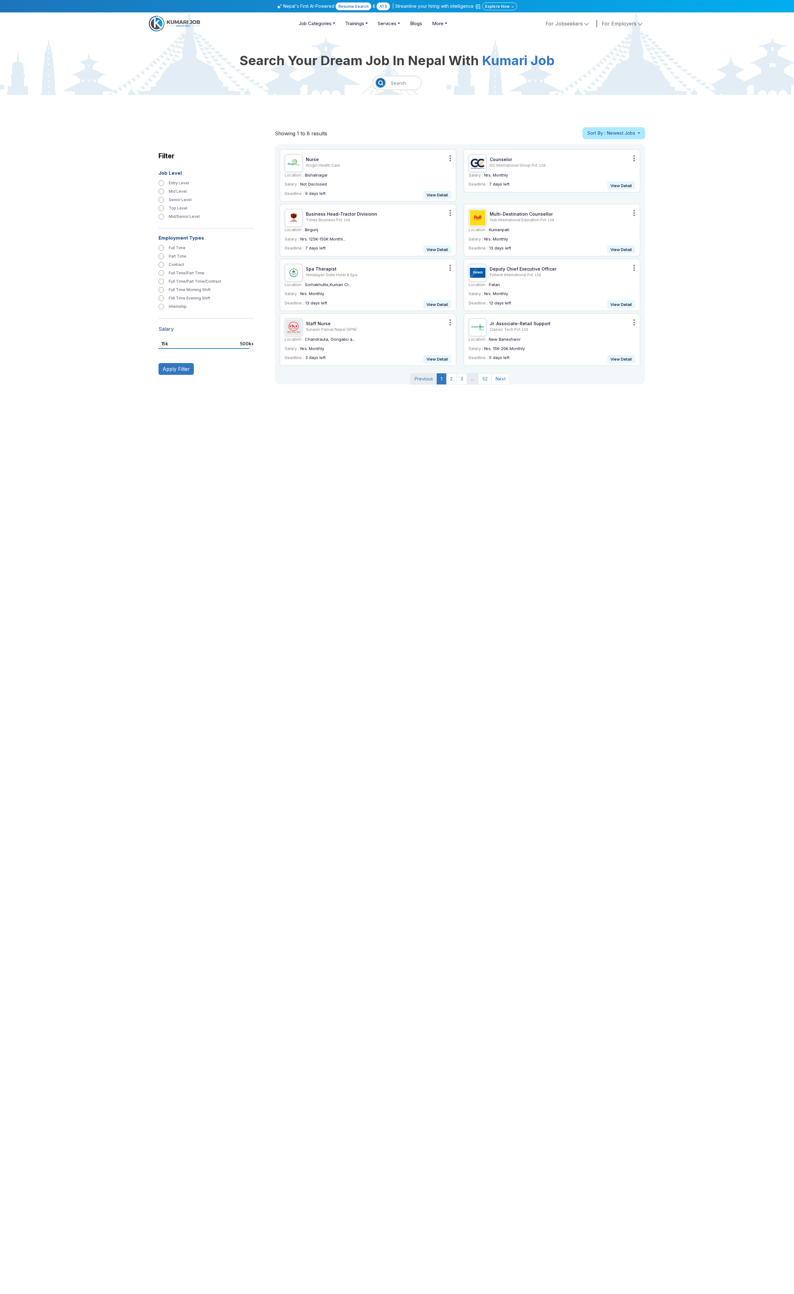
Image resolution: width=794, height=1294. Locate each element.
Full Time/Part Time (186, 273)
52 (485, 379)
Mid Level (178, 191)
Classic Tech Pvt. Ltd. (509, 329)
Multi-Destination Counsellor (521, 214)
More (438, 23)
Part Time (177, 256)
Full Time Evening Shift (189, 298)
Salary (166, 329)
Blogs (416, 23)
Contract (176, 265)
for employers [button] (620, 23)
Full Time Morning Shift (190, 290)
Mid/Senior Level (184, 216)
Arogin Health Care (323, 165)
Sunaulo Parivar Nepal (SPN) (331, 329)
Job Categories (315, 23)
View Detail (437, 194)
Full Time (177, 248)
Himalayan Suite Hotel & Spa (331, 274)
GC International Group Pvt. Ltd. (518, 165)
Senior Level (180, 200)
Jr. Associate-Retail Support (520, 323)
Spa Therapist (321, 269)
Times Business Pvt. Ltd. (328, 220)
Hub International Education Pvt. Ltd (522, 220)
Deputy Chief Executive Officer (523, 269)
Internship (178, 306)
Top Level (178, 208)
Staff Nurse (318, 323)
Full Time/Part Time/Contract (195, 281)
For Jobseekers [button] (565, 23)
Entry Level (179, 183)
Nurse (312, 159)
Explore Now (498, 6)
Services (387, 23)
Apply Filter (176, 369)
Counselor (501, 159)
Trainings (354, 23)
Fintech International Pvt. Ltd (515, 274)
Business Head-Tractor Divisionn (341, 214)
